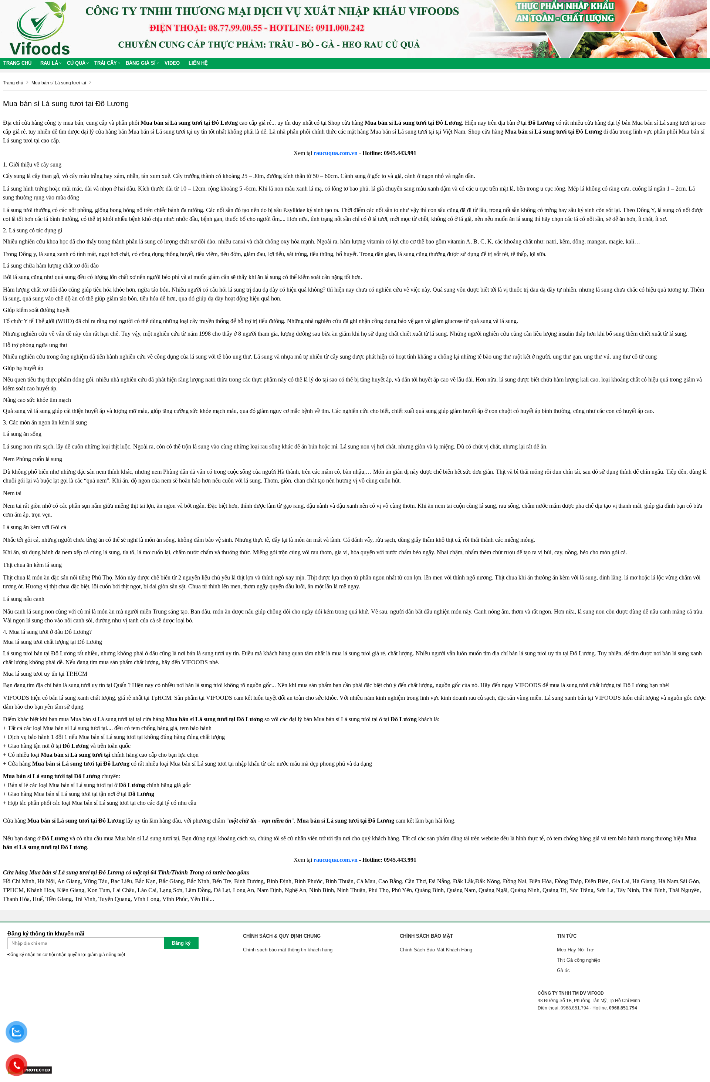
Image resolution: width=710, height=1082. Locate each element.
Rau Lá (49, 63)
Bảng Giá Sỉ (141, 63)
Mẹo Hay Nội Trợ (575, 949)
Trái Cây (105, 63)
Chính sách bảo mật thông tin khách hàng (287, 949)
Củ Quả (76, 63)
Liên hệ (198, 63)
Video (172, 63)
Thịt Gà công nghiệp (578, 960)
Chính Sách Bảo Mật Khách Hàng (436, 949)
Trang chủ (17, 63)
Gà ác (563, 970)
